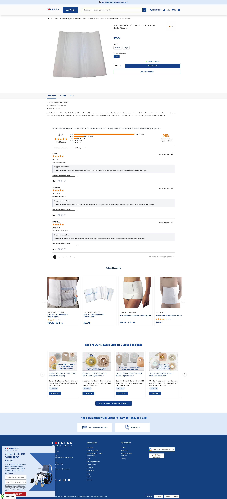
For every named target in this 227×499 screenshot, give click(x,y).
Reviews (89, 480)
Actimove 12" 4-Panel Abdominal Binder (170, 316)
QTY (116, 65)
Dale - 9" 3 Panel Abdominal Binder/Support (135, 316)
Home (48, 18)
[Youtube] (69, 480)
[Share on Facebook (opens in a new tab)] (59, 181)
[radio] (113, 134)
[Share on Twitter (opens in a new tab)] (62, 181)
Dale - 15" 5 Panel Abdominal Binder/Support (94, 316)
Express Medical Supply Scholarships (94, 455)
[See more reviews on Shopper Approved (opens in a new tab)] (65, 181)
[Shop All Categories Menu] (64, 10)
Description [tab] (51, 96)
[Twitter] (60, 480)
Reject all (159, 496)
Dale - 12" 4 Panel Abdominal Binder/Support (57, 316)
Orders (123, 447)
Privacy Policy (22, 489)
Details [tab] (63, 96)
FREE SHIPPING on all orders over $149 (115, 2)
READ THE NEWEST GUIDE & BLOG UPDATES (113, 403)
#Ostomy (53, 388)
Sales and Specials (93, 450)
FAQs (88, 459)
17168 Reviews (62, 142)
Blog (88, 474)
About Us (90, 468)
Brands (89, 477)
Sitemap (123, 459)
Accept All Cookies (172, 496)
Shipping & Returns (93, 462)
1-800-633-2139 (57, 464)
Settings (149, 496)
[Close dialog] (52, 449)
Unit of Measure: (120, 53)
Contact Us (90, 471)
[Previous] (44, 301)
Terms (6, 490)
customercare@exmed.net (61, 469)
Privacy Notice (91, 465)
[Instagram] (64, 480)
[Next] (183, 301)
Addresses (124, 450)
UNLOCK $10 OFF (16, 494)
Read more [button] (55, 393)
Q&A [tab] (72, 96)
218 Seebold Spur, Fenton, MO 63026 (62, 458)
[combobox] (7, 482)
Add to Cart (153, 66)
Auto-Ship (90, 447)
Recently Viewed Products (126, 455)
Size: (116, 44)
